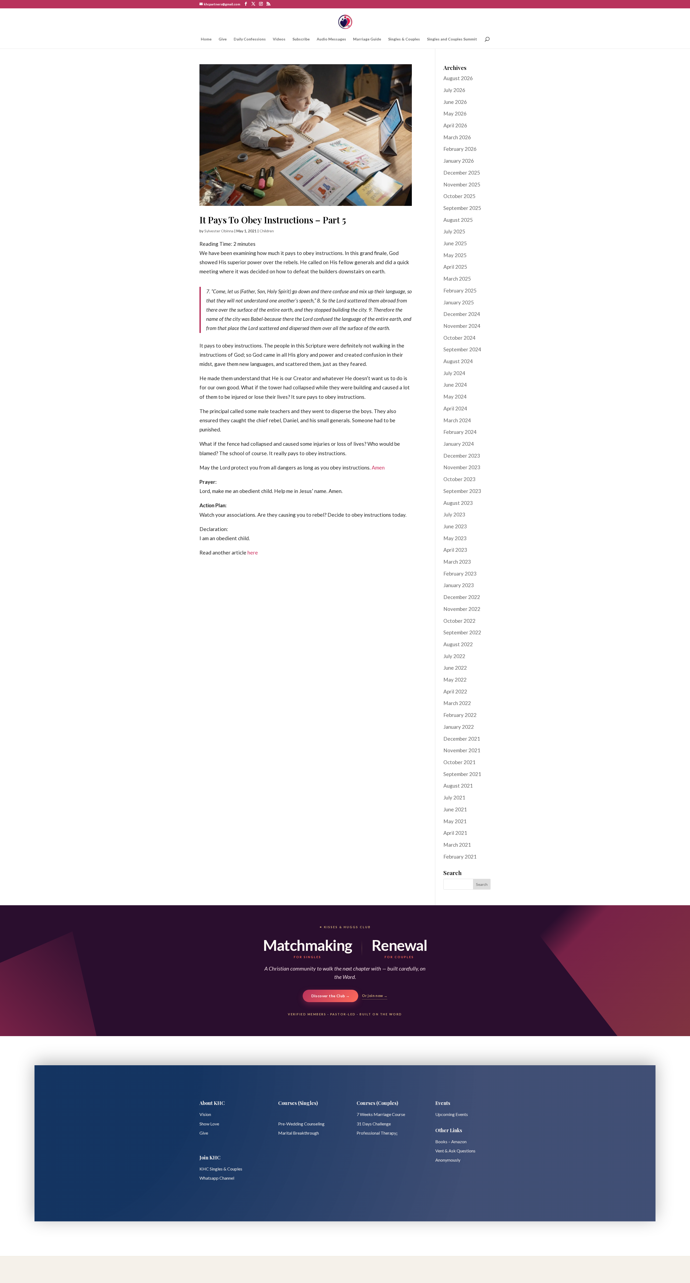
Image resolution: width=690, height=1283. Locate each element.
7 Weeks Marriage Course (381, 1114)
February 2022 (460, 715)
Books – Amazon (451, 1141)
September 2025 (462, 208)
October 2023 (459, 479)
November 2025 (461, 184)
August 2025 (458, 220)
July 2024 (454, 373)
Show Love (209, 1123)
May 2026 (455, 113)
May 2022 (455, 679)
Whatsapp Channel (216, 1177)
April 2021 (455, 833)
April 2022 (455, 691)
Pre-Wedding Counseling (301, 1123)
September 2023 (462, 491)
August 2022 (458, 644)
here (252, 552)
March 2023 (457, 562)
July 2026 (454, 90)
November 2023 (461, 467)
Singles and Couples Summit (452, 39)
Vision (205, 1114)
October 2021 (459, 762)
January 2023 (458, 585)
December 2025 (461, 172)
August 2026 (458, 78)
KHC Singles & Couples (220, 1168)
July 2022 (454, 656)
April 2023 (455, 550)
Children (267, 231)
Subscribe (301, 39)
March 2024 (457, 420)
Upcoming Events (451, 1114)
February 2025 (460, 290)
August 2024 (458, 361)
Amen (378, 467)
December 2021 (461, 739)
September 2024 (462, 349)
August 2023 (458, 503)
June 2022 (455, 668)
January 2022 (458, 727)
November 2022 (461, 609)
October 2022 (459, 621)
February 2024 (460, 432)
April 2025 (455, 267)
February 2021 (460, 856)
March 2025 (457, 278)
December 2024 (461, 314)
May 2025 (455, 255)
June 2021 (455, 809)
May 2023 (455, 538)
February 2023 (460, 573)
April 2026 (455, 125)
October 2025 (459, 196)
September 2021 (462, 774)
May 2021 (455, 821)
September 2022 (462, 632)
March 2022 (457, 703)
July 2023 (454, 514)
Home (206, 39)
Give (223, 39)
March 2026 (457, 137)
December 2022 (461, 597)
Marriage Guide (367, 39)
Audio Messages (331, 39)
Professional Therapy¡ (377, 1132)
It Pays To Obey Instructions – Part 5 (272, 220)
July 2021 (454, 797)
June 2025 (455, 243)
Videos (279, 39)
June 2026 (455, 102)
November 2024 (461, 326)
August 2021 (458, 785)
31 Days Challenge (374, 1123)
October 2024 (459, 338)
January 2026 (458, 161)
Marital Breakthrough (298, 1132)
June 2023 (455, 526)
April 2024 (455, 408)
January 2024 (458, 444)
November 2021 (461, 750)
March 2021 (457, 845)
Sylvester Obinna (218, 231)
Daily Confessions (250, 39)
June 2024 (455, 385)
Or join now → (374, 995)
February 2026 (460, 149)
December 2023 (461, 455)
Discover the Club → (330, 995)
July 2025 (454, 231)
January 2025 (458, 302)
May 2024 (455, 396)
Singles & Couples (404, 39)
